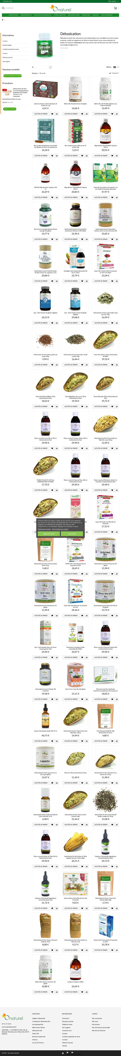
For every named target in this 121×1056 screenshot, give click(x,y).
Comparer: (115, 73)
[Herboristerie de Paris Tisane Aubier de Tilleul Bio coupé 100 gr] (105, 423)
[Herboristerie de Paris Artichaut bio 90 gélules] (105, 549)
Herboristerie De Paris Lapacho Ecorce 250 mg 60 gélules (45, 773)
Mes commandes (97, 1018)
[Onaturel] (60, 8)
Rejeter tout (49, 534)
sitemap (64, 1046)
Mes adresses (96, 1024)
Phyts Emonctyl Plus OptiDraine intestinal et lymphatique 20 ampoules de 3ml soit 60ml (105, 690)
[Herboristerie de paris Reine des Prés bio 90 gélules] (105, 591)
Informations (8, 35)
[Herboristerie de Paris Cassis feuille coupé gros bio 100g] (105, 298)
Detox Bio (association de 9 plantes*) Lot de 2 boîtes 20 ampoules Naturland (105, 188)
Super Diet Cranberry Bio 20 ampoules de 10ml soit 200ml (105, 271)
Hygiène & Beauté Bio (60, 15)
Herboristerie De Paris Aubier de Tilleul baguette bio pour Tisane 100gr (75, 857)
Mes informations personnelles (101, 1027)
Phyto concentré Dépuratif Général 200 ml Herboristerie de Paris (105, 648)
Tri (32, 67)
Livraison (4, 41)
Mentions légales (7, 45)
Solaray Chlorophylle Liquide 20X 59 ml (45, 731)
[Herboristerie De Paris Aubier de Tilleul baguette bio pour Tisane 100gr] (75, 842)
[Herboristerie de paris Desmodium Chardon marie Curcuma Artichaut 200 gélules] (105, 214)
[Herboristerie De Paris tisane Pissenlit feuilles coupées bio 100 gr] (105, 800)
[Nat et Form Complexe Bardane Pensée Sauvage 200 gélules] (45, 214)
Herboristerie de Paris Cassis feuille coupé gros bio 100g (105, 313)
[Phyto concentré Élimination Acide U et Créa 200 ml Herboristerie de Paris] (105, 465)
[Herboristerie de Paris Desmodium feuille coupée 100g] (75, 340)
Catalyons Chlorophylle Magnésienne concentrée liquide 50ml (45, 899)
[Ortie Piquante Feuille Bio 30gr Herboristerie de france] (105, 716)
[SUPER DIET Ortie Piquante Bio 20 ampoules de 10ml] (75, 549)
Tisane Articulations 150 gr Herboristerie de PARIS (105, 355)
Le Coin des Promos (38, 1042)
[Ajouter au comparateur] (56, 114)
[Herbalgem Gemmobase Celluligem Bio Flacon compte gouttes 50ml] (75, 507)
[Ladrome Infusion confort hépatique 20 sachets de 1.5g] (45, 89)
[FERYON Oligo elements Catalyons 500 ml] (45, 173)
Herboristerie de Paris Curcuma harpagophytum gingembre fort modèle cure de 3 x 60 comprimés (20, 92)
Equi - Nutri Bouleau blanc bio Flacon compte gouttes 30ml (45, 648)
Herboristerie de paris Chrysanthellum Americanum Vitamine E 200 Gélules (75, 230)
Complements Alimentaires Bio (42, 15)
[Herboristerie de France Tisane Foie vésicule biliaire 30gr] (105, 883)
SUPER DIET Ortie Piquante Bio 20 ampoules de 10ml (75, 564)
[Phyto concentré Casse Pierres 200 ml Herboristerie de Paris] (45, 423)
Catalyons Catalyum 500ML (75, 982)
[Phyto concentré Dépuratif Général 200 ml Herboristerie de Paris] (105, 632)
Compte (94, 1014)
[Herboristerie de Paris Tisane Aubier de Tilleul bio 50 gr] (75, 925)
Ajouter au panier (71, 114)
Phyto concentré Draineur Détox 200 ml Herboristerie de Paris (75, 439)
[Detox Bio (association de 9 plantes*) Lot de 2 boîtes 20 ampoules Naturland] (105, 173)
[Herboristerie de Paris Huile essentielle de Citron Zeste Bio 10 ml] (45, 800)
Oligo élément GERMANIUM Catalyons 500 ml (75, 188)
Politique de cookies (44, 529)
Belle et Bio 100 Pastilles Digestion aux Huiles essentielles (105, 104)
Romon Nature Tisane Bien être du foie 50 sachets (75, 899)
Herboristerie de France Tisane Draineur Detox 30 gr (45, 564)
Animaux (34, 1039)
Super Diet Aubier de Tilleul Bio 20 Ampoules (105, 522)
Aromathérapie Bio (26, 15)
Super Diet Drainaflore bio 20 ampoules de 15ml (75, 606)
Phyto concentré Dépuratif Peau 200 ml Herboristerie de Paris (75, 481)
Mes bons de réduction (98, 1030)
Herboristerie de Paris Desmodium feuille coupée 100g (75, 355)
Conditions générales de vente (10, 49)
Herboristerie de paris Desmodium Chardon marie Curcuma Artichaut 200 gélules (105, 230)
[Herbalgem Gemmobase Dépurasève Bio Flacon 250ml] (75, 256)
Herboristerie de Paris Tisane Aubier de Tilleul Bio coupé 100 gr (105, 439)
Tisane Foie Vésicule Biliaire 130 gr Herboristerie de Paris (45, 397)
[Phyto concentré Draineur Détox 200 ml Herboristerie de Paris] (75, 423)
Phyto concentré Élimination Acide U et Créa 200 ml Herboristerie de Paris (105, 481)
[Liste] (118, 67)
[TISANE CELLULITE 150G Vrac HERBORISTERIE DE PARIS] (45, 465)
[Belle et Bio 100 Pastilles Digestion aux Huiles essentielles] (105, 89)
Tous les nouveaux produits (12, 75)
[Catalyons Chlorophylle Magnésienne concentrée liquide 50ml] (45, 883)
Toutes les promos (10, 109)
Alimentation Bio (13, 15)
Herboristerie (86, 15)
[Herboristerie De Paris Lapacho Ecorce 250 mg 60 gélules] (45, 758)
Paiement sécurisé (7, 57)
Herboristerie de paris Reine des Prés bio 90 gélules (105, 606)
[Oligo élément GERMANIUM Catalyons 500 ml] (75, 173)
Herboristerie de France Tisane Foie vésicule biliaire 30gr (105, 899)
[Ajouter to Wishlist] (52, 114)
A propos (4, 53)
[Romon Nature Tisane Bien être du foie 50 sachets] (75, 883)
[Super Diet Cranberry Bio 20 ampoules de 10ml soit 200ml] (105, 256)
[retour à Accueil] (3, 20)
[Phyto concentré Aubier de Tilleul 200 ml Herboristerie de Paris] (45, 842)
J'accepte (72, 534)
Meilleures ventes (67, 1024)
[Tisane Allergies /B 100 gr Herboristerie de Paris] (45, 507)
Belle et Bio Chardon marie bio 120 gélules (45, 982)
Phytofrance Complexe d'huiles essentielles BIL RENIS (76, 648)
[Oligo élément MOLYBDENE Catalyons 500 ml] (105, 131)
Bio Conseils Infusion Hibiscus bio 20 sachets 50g (75, 146)
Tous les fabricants (106, 15)
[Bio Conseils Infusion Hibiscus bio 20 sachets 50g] (75, 131)
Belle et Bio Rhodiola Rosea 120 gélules (75, 104)
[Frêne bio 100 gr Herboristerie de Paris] (75, 758)
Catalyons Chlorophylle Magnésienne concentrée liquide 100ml (105, 857)
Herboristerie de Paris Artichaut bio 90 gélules (105, 564)
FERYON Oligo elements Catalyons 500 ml (45, 188)
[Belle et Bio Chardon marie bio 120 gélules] (45, 967)
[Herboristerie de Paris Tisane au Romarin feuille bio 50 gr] (45, 925)
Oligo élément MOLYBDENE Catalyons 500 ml (105, 146)
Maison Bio (96, 15)
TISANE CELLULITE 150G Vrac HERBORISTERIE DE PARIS (45, 481)
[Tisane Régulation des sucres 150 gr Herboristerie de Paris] (75, 382)
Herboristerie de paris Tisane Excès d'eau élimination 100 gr (75, 731)
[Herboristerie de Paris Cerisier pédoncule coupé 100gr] (45, 340)
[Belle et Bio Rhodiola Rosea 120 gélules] (75, 89)
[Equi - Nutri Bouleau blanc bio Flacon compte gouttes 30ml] (45, 632)
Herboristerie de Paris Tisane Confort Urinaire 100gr (75, 815)
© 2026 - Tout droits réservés (10, 1053)
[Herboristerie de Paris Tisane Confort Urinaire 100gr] (75, 800)
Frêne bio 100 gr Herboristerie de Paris (75, 773)
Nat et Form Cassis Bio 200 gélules (75, 689)
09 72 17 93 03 (6, 1024)
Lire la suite (64, 48)
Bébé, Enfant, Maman (74, 15)
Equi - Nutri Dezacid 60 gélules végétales (45, 313)
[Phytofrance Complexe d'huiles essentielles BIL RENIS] (75, 632)
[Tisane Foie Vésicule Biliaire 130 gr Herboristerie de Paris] (45, 382)
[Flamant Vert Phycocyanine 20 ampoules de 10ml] (105, 925)
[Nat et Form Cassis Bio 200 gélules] (75, 674)
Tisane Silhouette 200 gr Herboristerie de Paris (105, 397)
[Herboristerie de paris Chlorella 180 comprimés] (45, 674)
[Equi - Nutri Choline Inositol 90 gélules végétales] (75, 298)
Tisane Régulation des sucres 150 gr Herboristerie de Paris (75, 397)
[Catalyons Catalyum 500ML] (75, 967)
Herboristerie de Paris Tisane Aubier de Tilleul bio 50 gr (75, 941)
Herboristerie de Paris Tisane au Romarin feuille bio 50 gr (45, 941)
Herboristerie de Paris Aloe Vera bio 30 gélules (45, 606)
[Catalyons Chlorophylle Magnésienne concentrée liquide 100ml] (105, 842)
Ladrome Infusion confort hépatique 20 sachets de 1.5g (45, 104)
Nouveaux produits (11, 69)
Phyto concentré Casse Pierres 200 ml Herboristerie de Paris (46, 439)
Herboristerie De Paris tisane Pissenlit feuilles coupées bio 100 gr (105, 815)
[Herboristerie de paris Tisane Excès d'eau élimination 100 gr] (75, 716)
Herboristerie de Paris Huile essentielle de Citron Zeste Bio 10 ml (45, 815)
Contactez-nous (7, 1)
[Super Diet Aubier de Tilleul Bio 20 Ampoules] (105, 507)
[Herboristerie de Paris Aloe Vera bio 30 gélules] (45, 591)
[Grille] (114, 67)
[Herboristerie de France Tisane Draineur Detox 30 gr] (45, 549)
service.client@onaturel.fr (9, 1027)
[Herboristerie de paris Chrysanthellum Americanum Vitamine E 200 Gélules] (75, 214)
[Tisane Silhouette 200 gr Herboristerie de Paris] (105, 382)
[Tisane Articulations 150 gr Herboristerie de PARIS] (105, 340)
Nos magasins (6, 61)
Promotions (7, 83)
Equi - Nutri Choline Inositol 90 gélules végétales (75, 313)
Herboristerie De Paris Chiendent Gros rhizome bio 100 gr (105, 773)
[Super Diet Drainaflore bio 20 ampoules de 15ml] (75, 591)
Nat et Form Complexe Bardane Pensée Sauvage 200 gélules (45, 230)
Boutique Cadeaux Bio (38, 1036)
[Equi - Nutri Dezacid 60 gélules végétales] (45, 298)
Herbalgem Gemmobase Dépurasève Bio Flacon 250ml (75, 271)
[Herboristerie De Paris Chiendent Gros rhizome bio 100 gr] (105, 758)
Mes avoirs (95, 1021)
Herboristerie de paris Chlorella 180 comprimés (45, 690)
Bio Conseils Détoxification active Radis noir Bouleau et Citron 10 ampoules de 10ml (45, 146)
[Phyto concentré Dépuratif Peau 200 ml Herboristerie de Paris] (75, 465)
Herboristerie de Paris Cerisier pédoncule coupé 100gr (45, 355)
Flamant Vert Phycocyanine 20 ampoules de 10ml (105, 941)
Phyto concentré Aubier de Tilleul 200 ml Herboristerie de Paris (45, 857)
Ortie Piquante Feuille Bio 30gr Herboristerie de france (105, 731)
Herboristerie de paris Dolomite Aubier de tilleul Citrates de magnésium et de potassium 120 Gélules (45, 272)
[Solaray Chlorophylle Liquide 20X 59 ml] (45, 716)
